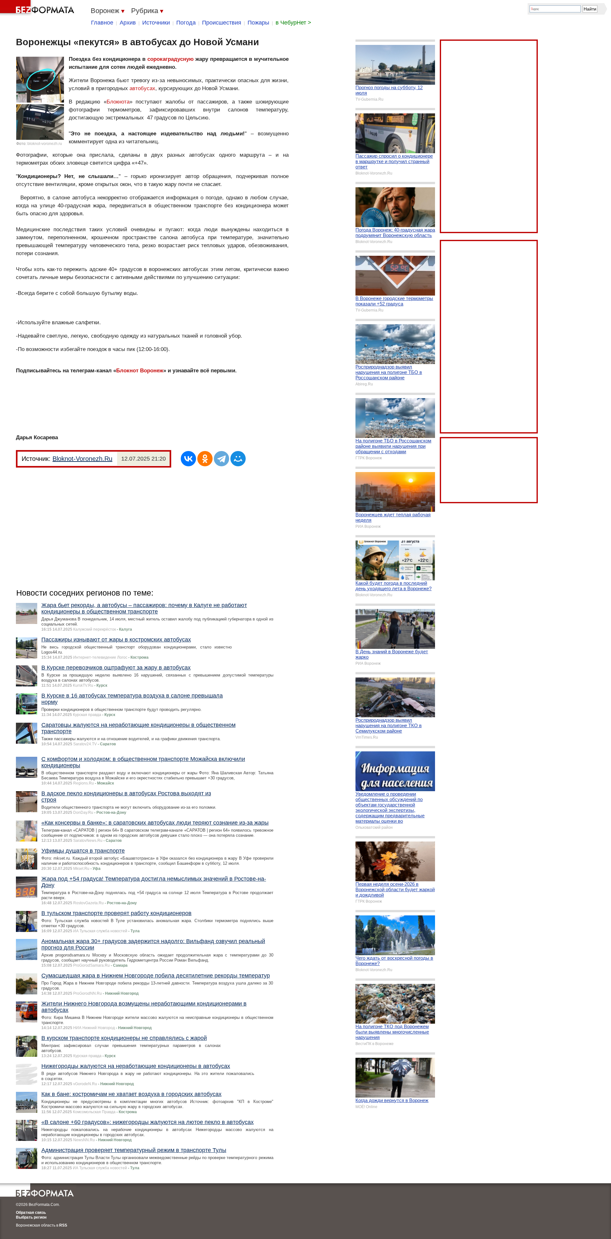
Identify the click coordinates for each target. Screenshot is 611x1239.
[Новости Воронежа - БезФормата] (38, 8)
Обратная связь (31, 1212)
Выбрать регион (31, 1217)
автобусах (142, 88)
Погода (186, 22)
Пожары (258, 22)
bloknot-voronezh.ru (44, 143)
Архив (128, 22)
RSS (63, 1225)
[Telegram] (221, 458)
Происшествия (221, 22)
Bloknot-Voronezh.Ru (82, 458)
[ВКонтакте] (188, 458)
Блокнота (118, 102)
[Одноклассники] (205, 458)
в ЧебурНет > (293, 22)
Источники (156, 22)
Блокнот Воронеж (139, 371)
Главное (102, 22)
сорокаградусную (170, 59)
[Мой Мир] (238, 458)
